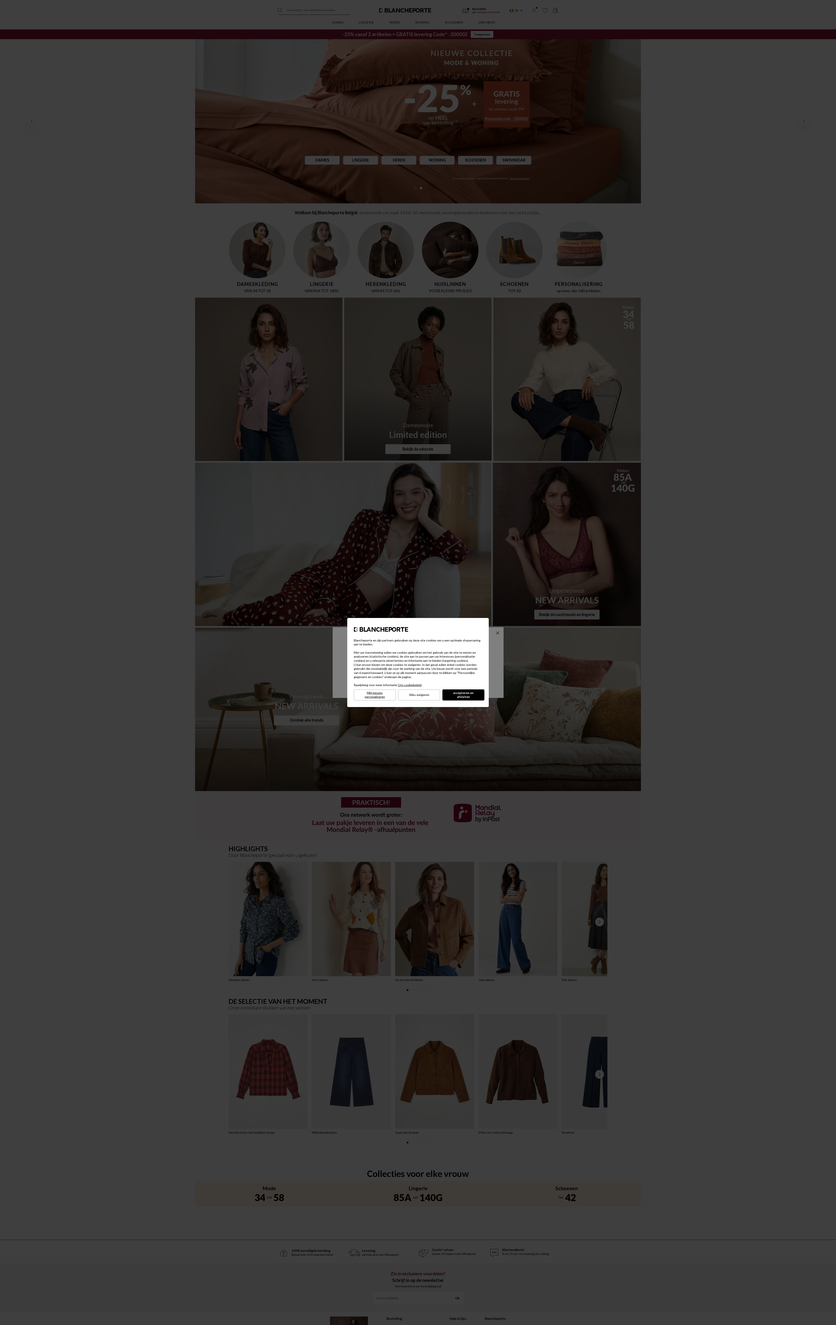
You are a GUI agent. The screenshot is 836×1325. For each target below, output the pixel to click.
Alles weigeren (419, 695)
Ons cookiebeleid (409, 685)
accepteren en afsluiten (463, 695)
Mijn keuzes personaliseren (375, 695)
